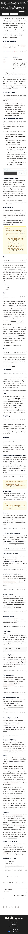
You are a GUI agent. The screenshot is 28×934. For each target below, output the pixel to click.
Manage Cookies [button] (14, 929)
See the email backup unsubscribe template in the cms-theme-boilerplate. (15, 563)
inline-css (6, 329)
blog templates (16, 396)
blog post (10, 186)
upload (17, 81)
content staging (18, 200)
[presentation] (15, 51)
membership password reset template (15, 707)
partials (13, 366)
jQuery (4, 757)
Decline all (14, 13)
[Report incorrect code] (20, 51)
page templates (17, 398)
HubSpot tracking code (10, 844)
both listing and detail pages (9, 459)
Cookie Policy (21, 11)
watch (21, 83)
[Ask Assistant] (25, 51)
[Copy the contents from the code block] (23, 51)
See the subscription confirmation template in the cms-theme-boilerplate (14, 583)
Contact (6, 289)
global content (23, 390)
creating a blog (9, 396)
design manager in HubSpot (9, 45)
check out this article (20, 751)
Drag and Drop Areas (9, 861)
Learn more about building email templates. (12, 345)
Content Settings (18, 515)
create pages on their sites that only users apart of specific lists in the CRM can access (15, 637)
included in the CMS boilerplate (17, 827)
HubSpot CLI (6, 27)
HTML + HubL (22, 308)
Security (14, 924)
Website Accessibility (14, 927)
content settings (6, 497)
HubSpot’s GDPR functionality (17, 854)
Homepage (7, 284)
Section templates (8, 863)
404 (4, 517)
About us (7, 287)
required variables (18, 322)
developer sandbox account (8, 202)
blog (6, 186)
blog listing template (9, 424)
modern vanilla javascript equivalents (10, 793)
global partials (15, 390)
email (14, 186)
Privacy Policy (14, 922)
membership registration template (14, 686)
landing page (12, 269)
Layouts (19, 269)
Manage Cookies (23, 13)
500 (7, 517)
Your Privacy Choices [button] (15, 931)
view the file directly (13, 838)
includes (23, 276)
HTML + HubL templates (13, 648)
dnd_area (23, 233)
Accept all (5, 13)
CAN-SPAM (13, 321)
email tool (21, 301)
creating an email (13, 318)
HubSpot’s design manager (17, 27)
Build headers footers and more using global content (16, 870)
